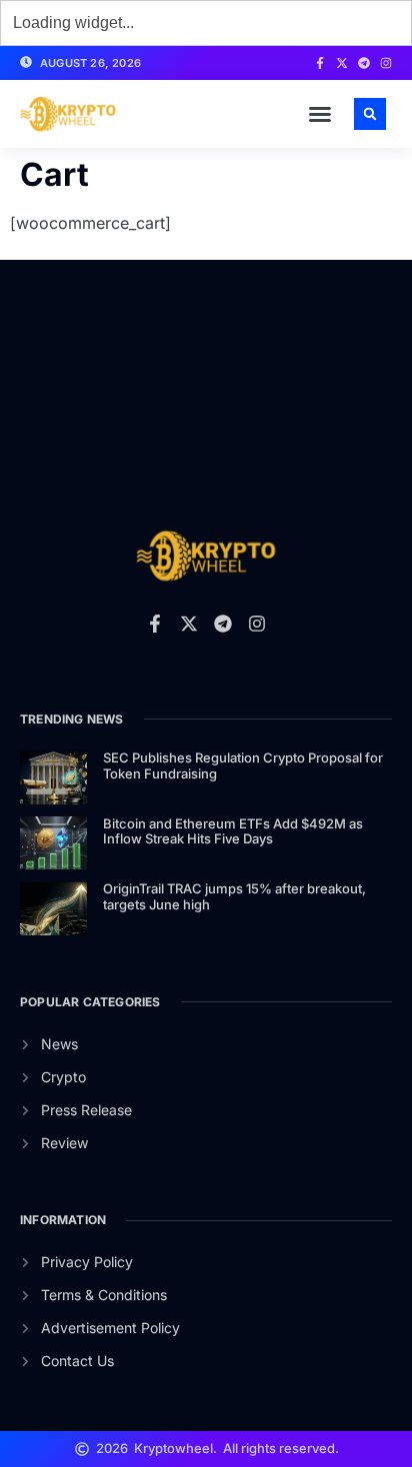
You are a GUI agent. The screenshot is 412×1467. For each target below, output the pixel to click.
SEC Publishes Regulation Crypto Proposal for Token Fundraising (243, 765)
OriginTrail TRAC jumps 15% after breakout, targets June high (234, 896)
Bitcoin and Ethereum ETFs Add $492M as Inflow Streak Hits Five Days (233, 831)
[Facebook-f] (320, 63)
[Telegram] (364, 63)
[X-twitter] (342, 63)
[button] (320, 114)
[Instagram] (386, 63)
